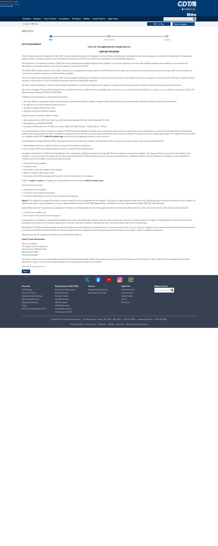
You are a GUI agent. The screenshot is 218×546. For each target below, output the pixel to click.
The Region (76, 18)
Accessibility (64, 18)
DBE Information (61, 302)
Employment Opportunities (98, 289)
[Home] (187, 3)
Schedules (27, 18)
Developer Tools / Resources (137, 324)
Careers (91, 286)
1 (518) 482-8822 (160, 319)
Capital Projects (99, 18)
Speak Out (125, 286)
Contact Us (189, 9)
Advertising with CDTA (63, 312)
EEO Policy (125, 302)
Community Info (127, 293)
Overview (26, 286)
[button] (87, 279)
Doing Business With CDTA (67, 286)
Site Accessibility (76, 324)
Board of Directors (29, 293)
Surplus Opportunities (63, 309)
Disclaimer (102, 324)
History (24, 305)
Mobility (87, 18)
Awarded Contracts (62, 299)
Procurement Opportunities (65, 289)
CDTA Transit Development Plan (34, 309)
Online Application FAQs (97, 293)
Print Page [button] (160, 24)
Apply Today (113, 18)
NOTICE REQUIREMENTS (31, 44)
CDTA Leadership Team (30, 299)
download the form (39, 266)
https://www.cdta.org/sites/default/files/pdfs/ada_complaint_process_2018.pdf (143, 90)
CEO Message (27, 289)
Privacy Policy (90, 324)
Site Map (111, 324)
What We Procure (61, 293)
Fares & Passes (50, 18)
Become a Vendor (61, 296)
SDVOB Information (62, 305)
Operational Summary (30, 302)
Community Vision (128, 289)
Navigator (37, 18)
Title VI (123, 299)
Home (26, 24)
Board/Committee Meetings (32, 296)
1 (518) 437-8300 (128, 319)
